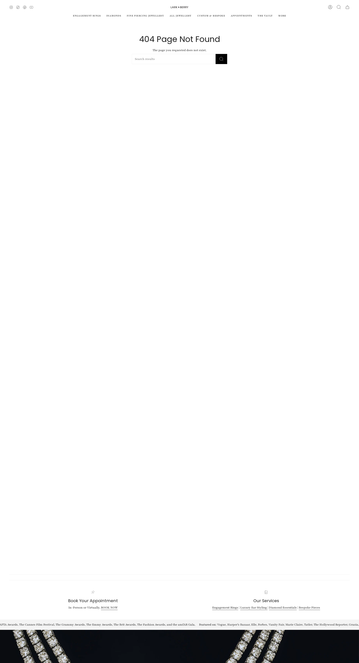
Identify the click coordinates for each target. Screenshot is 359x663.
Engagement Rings (225, 608)
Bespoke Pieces (309, 608)
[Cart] (347, 7)
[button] (339, 7)
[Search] (221, 59)
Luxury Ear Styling (254, 608)
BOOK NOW (109, 608)
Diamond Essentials (283, 608)
